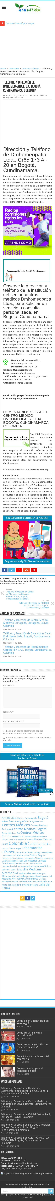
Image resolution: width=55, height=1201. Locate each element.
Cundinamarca (38, 844)
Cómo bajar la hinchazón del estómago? (33, 1022)
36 (17, 1110)
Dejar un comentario (14, 97)
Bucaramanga (16, 821)
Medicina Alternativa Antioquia (32, 873)
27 (18, 1146)
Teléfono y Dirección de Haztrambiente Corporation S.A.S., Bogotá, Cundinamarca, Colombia (27, 649)
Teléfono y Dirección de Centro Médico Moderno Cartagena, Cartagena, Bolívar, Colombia (26, 623)
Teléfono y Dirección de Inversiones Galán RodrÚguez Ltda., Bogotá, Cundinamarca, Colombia (27, 636)
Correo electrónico (13, 721)
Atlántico (19, 818)
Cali (25, 821)
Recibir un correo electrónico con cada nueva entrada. (27, 739)
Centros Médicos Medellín (35, 836)
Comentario (9, 685)
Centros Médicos (30, 68)
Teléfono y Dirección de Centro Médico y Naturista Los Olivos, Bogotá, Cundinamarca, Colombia (26, 1104)
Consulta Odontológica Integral (20, 23)
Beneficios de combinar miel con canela (33, 1057)
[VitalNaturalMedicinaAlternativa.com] (28, 7)
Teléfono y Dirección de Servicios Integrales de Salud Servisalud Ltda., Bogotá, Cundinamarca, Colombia (25, 1127)
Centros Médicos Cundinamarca (23, 834)
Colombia (18, 843)
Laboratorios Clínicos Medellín (29, 864)
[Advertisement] (28, 46)
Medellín (22, 869)
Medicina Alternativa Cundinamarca (20, 878)
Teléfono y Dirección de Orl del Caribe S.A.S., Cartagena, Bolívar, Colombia (26, 1115)
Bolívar (5, 821)
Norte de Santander (11, 885)
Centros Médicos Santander (13, 840)
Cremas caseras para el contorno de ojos (30, 1069)
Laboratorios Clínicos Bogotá (30, 855)
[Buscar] (50, 1191)
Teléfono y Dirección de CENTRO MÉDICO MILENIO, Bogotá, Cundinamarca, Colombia (34, 604)
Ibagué (18, 848)
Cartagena (33, 821)
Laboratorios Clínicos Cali (12, 861)
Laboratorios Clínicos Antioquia (28, 852)
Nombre (8, 712)
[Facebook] (27, 898)
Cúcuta (12, 848)
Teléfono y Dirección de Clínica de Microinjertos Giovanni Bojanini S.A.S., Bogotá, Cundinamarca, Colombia (20, 594)
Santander (26, 884)
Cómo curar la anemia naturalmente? (29, 1034)
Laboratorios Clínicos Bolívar (12, 858)
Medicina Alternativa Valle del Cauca (35, 881)
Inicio (3, 68)
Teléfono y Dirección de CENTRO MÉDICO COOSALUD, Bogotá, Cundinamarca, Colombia (25, 1140)
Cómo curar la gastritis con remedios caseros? (32, 1046)
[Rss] (22, 898)
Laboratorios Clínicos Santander (15, 866)
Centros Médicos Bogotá (29, 829)
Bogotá (43, 818)
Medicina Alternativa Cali (41, 876)
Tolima (35, 885)
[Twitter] (33, 898)
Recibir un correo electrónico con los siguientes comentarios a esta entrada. (23, 732)
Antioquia (8, 818)
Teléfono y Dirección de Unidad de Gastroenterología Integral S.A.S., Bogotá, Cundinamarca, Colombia (24, 1091)
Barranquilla (31, 818)
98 (18, 1097)
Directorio (14, 68)
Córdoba (5, 849)
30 (17, 1133)
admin (8, 95)
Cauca (40, 822)
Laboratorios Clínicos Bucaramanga (38, 858)
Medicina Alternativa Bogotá (16, 876)
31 (18, 1120)
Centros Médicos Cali (11, 833)
